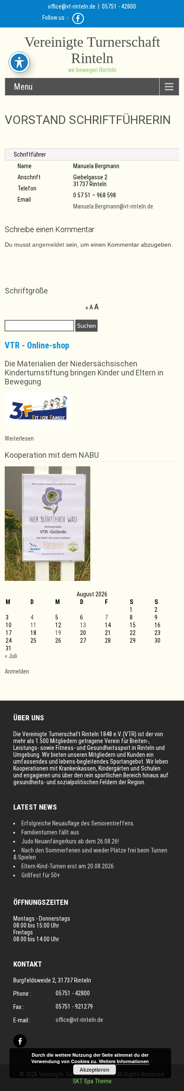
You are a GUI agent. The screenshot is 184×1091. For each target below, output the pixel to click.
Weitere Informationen (124, 1061)
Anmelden (17, 671)
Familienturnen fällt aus (50, 832)
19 (58, 632)
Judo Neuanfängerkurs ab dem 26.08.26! (70, 841)
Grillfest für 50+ (40, 875)
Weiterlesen (19, 438)
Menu (23, 87)
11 (33, 625)
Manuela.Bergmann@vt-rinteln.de (113, 206)
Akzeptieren (94, 1069)
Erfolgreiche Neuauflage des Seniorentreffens (77, 823)
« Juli (11, 656)
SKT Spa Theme (92, 1081)
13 (83, 625)
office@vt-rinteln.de (71, 6)
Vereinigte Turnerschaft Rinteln (92, 50)
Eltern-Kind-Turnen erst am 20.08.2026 (67, 866)
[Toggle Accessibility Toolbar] (19, 62)
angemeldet (48, 244)
